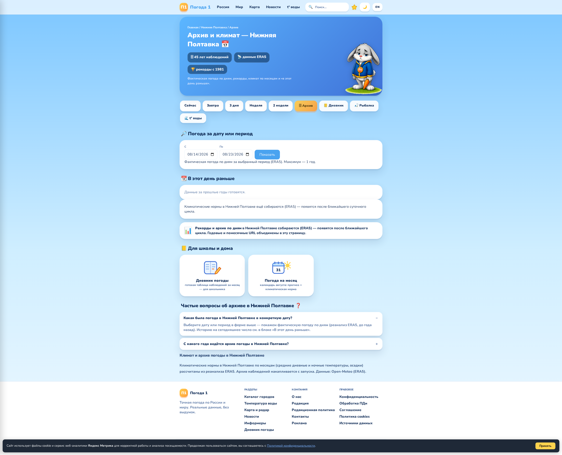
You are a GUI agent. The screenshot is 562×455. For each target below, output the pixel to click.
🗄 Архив (306, 105)
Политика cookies (354, 416)
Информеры (255, 423)
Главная (192, 27)
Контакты (300, 416)
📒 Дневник (334, 105)
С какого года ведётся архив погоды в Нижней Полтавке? (236, 343)
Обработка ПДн (353, 403)
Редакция (300, 403)
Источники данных (356, 423)
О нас (296, 396)
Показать (267, 154)
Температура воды (260, 403)
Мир (239, 7)
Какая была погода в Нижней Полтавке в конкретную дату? (238, 318)
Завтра (213, 105)
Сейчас (190, 105)
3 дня (234, 105)
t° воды (293, 7)
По (221, 146)
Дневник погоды (259, 429)
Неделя (256, 105)
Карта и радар (256, 410)
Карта (254, 7)
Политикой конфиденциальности (291, 446)
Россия (223, 7)
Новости (273, 7)
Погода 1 (196, 7)
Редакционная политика (313, 410)
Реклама (299, 423)
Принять (545, 446)
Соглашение (350, 410)
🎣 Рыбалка (364, 105)
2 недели (280, 105)
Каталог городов (259, 396)
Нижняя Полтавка (214, 27)
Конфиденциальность (358, 396)
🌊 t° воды (193, 118)
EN (377, 7)
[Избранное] (354, 7)
